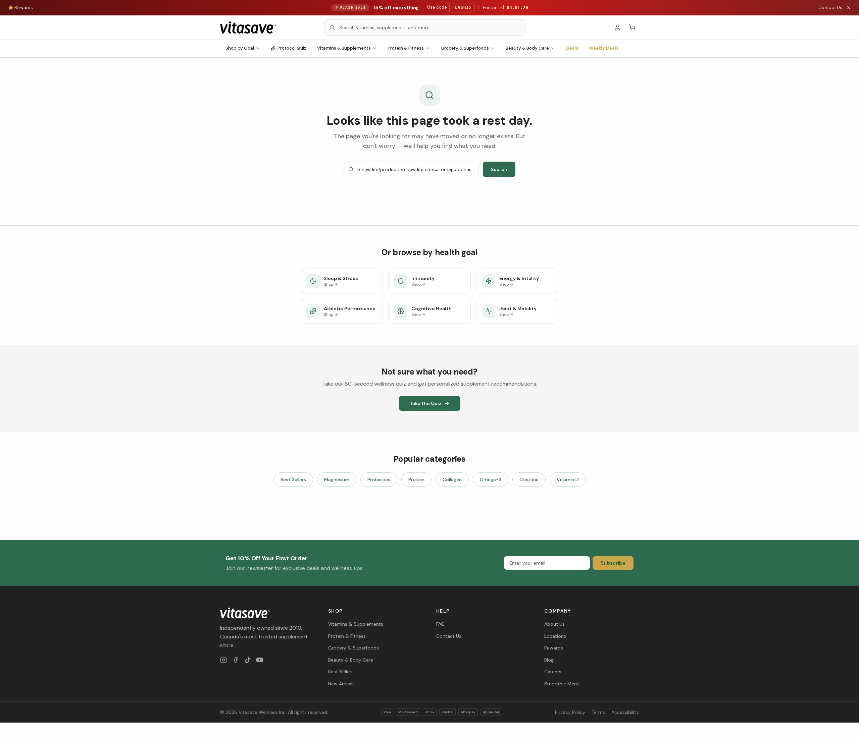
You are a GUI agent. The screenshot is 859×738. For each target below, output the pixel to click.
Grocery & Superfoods (465, 48)
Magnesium (336, 479)
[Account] (617, 27)
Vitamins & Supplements (344, 48)
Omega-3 (490, 479)
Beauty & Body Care (527, 48)
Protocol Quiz (291, 48)
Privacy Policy (570, 712)
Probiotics (378, 479)
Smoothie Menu (561, 684)
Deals (572, 48)
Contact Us (830, 7)
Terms (598, 712)
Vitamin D (568, 479)
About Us (554, 624)
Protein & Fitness (406, 48)
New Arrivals (341, 684)
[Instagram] (223, 660)
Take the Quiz (426, 403)
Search (499, 169)
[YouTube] (259, 660)
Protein (416, 479)
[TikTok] (247, 660)
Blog (549, 660)
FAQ (440, 624)
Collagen (452, 479)
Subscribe (613, 563)
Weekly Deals (603, 48)
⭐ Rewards (20, 7)
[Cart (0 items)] (632, 27)
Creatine (529, 479)
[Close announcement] (848, 7)
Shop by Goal (239, 48)
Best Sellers (293, 479)
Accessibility (625, 712)
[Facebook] (235, 660)
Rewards (553, 648)
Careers (552, 672)
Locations (555, 636)
